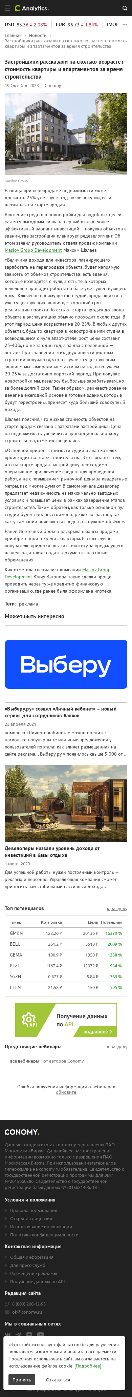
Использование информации (41, 1226)
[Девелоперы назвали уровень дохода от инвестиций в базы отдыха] (66, 803)
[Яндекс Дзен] (29, 1334)
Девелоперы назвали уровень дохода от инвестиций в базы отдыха (52, 851)
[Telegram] (18, 1334)
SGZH (15, 976)
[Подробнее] (87, 1366)
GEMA (16, 955)
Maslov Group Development (33, 250)
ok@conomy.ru (27, 1312)
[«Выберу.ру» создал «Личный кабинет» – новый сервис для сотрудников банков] (66, 664)
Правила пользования (33, 1210)
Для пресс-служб (27, 1265)
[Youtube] (40, 1334)
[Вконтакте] (8, 1335)
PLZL (15, 966)
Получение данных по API (37, 1281)
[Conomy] (34, 8)
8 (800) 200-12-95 (29, 1303)
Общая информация (31, 1257)
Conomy (53, 85)
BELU (15, 944)
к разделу (117, 908)
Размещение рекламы (33, 1273)
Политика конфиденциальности (44, 1234)
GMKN (16, 933)
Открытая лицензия (31, 1218)
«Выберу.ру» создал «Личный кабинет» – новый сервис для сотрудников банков (60, 712)
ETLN (15, 987)
